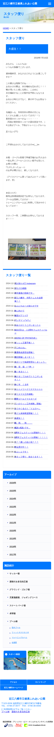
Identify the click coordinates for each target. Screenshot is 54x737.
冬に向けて (19, 311)
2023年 (13, 506)
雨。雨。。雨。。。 (23, 423)
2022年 (13, 514)
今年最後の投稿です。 (24, 293)
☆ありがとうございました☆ (27, 325)
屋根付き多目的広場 (21, 711)
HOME (6, 28)
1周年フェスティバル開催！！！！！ (31, 437)
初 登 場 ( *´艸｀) (24, 367)
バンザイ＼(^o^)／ (22, 320)
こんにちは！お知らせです (26, 306)
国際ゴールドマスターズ (25, 399)
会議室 (14, 642)
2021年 (13, 522)
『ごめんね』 (20, 347)
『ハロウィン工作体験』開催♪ (28, 403)
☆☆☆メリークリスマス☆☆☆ (28, 389)
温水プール (16, 628)
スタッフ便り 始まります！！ (28, 457)
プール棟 (5, 711)
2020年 (13, 530)
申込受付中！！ (21, 447)
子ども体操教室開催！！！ (26, 413)
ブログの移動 (20, 288)
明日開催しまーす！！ (24, 357)
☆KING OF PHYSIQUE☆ (25, 338)
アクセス (13, 682)
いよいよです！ (21, 452)
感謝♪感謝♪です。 (22, 428)
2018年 (13, 546)
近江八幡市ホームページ (13, 688)
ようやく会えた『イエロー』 (27, 408)
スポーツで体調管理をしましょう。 (30, 362)
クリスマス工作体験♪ (24, 394)
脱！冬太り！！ (21, 372)
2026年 (13, 483)
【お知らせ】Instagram (25, 283)
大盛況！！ (19, 418)
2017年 (13, 554)
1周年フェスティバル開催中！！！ (30, 432)
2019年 (13, 538)
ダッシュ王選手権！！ (24, 343)
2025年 (13, 491)
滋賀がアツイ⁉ (21, 315)
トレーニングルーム (19, 637)
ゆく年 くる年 (21, 384)
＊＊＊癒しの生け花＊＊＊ (26, 442)
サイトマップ (40, 682)
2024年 (13, 498)
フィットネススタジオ (20, 632)
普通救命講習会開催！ (24, 352)
